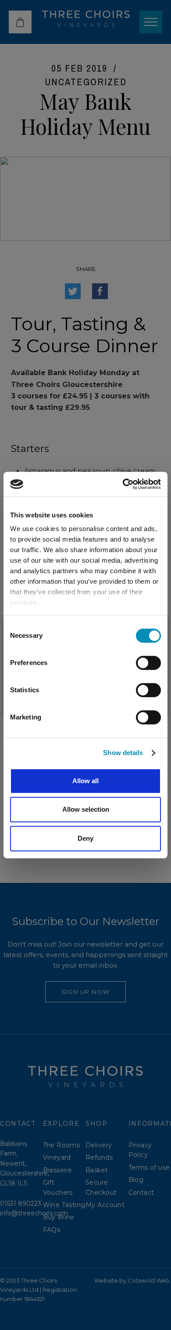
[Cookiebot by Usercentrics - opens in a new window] (123, 484)
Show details (123, 752)
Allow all (85, 780)
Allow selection (85, 809)
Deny (85, 838)
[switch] (148, 663)
